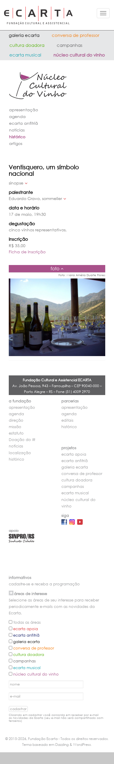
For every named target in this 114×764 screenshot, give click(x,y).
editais (67, 420)
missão (15, 426)
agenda (17, 116)
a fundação (20, 401)
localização (20, 452)
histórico (17, 136)
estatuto (16, 433)
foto (55, 268)
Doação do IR (22, 439)
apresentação (23, 109)
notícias (17, 130)
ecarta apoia (73, 454)
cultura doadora (26, 45)
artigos (15, 143)
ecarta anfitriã (23, 123)
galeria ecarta (24, 35)
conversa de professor (75, 35)
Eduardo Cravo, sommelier (35, 198)
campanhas (69, 45)
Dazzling (62, 744)
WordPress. (82, 744)
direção (16, 420)
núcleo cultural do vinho (79, 55)
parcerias (70, 401)
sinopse (16, 183)
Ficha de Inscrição (27, 251)
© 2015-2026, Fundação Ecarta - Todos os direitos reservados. (57, 738)
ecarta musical (25, 55)
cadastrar (18, 708)
